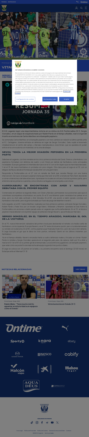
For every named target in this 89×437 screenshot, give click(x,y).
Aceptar (66, 99)
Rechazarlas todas (50, 99)
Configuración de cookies (25, 99)
